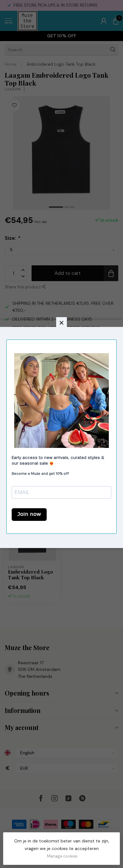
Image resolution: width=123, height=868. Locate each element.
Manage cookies (62, 856)
